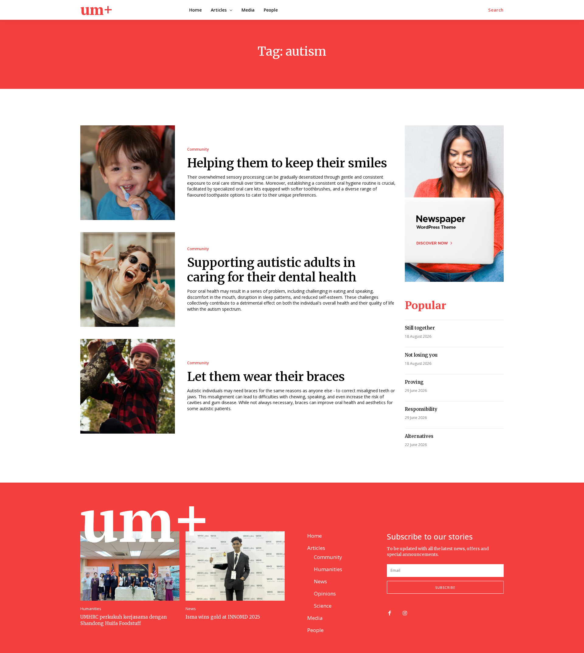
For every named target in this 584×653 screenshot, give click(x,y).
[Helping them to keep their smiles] (127, 172)
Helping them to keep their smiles (287, 163)
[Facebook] (389, 613)
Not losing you (421, 355)
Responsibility (421, 409)
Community (198, 149)
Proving (414, 382)
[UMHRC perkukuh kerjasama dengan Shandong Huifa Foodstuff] (129, 566)
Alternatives (419, 436)
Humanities (90, 609)
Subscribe (445, 587)
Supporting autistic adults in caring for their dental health (271, 270)
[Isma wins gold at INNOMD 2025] (235, 566)
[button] (496, 10)
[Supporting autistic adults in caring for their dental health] (127, 279)
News (191, 609)
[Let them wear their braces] (127, 386)
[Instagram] (405, 613)
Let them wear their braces (266, 376)
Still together (420, 328)
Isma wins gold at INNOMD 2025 (223, 617)
